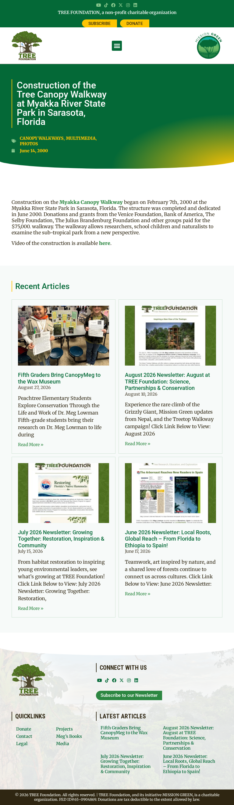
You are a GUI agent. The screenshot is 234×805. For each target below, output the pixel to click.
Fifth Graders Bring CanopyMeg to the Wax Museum (59, 378)
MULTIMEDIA (81, 138)
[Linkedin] (135, 5)
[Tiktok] (106, 5)
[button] (117, 46)
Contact (24, 736)
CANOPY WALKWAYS (42, 138)
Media (62, 743)
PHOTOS (29, 143)
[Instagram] (128, 5)
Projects (64, 729)
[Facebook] (113, 5)
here (104, 243)
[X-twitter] (120, 5)
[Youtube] (98, 5)
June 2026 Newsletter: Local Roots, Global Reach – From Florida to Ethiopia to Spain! (168, 539)
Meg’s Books (69, 736)
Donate (23, 729)
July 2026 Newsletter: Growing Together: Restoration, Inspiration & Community (61, 539)
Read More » (31, 444)
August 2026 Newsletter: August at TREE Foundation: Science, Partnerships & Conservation (167, 381)
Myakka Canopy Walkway (91, 202)
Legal (21, 743)
